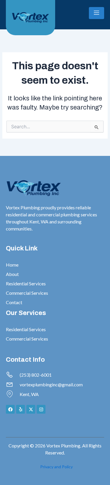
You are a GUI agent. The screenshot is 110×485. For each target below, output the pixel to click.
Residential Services (26, 283)
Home (12, 264)
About (12, 274)
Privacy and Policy (56, 466)
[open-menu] (96, 13)
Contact (14, 302)
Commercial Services (27, 293)
